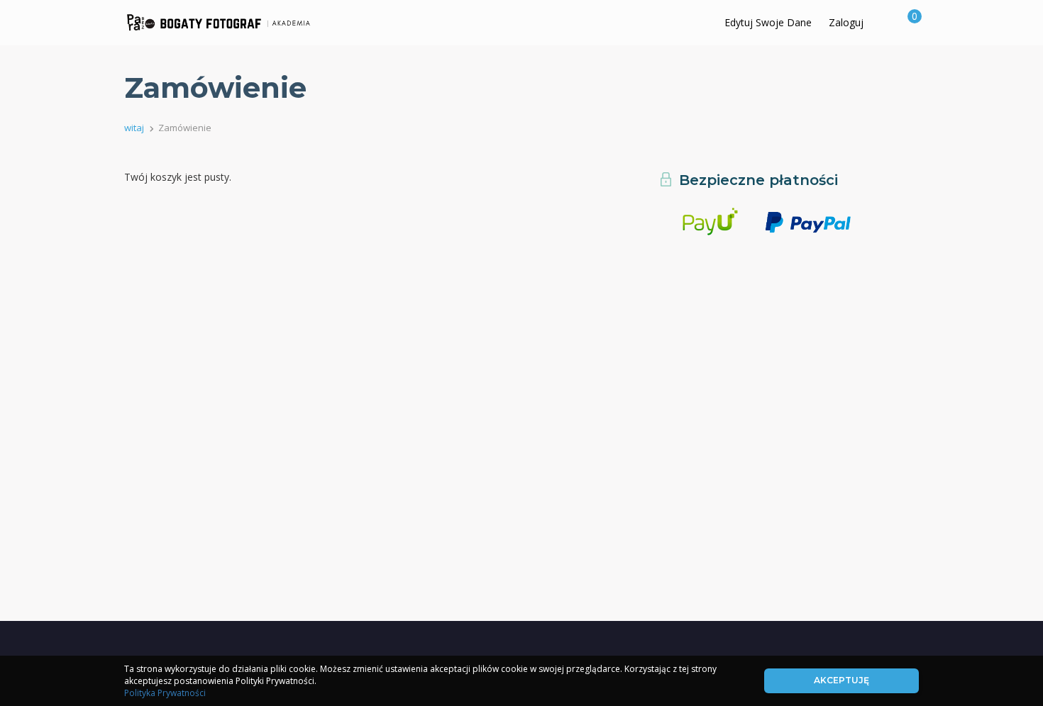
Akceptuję (841, 680)
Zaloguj (846, 22)
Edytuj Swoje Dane (768, 22)
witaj (134, 127)
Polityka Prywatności (165, 693)
